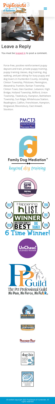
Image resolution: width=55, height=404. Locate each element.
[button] (45, 8)
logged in (21, 53)
